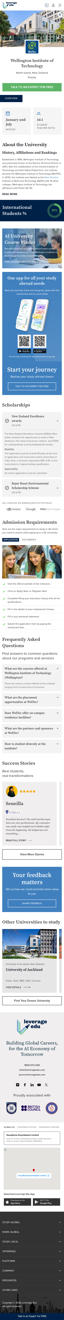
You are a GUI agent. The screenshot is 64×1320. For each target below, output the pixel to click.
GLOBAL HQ (9, 1127)
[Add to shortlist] (59, 14)
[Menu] (60, 5)
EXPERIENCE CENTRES (49, 1127)
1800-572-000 (32, 1065)
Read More (9, 194)
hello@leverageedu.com (32, 1070)
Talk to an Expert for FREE (32, 87)
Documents (29, 540)
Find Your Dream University (32, 1000)
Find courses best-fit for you (23, 262)
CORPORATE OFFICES (26, 1127)
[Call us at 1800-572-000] (47, 5)
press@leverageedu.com (32, 1075)
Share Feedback (32, 903)
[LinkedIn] (32, 1084)
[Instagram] (17, 1084)
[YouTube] (39, 1084)
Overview (11, 98)
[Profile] (53, 5)
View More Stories (32, 854)
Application (11, 540)
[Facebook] (24, 1084)
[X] (46, 1084)
